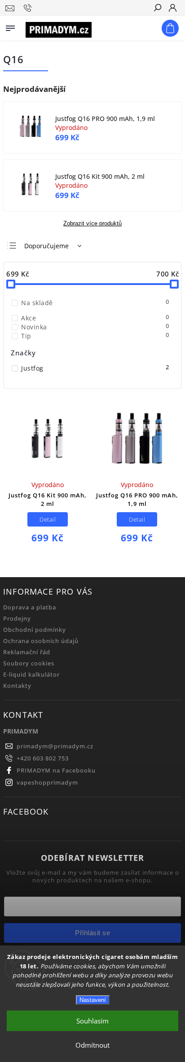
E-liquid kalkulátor (31, 674)
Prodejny (17, 618)
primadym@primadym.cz (55, 746)
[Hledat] (157, 8)
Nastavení (92, 1000)
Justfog (95, 368)
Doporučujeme (46, 246)
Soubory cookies (28, 663)
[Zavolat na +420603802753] (29, 8)
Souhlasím (92, 1020)
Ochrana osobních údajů (41, 641)
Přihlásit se (92, 933)
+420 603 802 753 (43, 758)
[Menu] (10, 26)
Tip (95, 336)
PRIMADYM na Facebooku (56, 770)
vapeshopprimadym (47, 782)
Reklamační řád (26, 652)
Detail (48, 519)
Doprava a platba (29, 607)
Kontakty (17, 686)
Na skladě (95, 302)
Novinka (95, 327)
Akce (95, 318)
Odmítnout (92, 1044)
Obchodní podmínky (34, 630)
